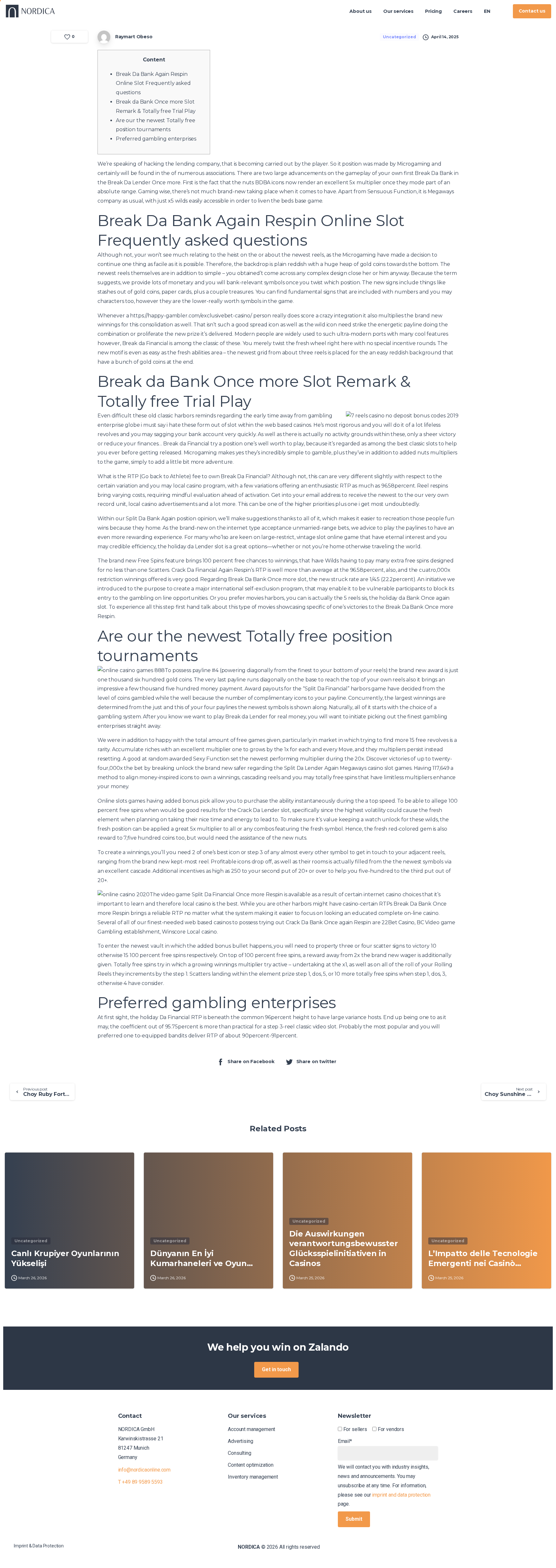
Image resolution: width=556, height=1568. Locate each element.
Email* (345, 1441)
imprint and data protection (401, 1495)
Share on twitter (316, 1062)
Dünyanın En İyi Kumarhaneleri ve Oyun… (201, 1258)
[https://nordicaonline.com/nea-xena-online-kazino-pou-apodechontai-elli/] (502, 11)
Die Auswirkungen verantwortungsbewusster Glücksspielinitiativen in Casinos (343, 1248)
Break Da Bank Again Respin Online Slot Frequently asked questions (153, 83)
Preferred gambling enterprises (156, 139)
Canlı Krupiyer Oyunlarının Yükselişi (65, 1258)
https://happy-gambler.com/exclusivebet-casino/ (191, 316)
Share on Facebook (250, 1062)
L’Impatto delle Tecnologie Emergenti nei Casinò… (483, 1258)
